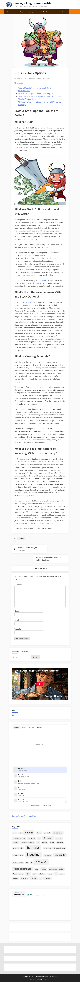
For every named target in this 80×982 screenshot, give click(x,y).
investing (33, 854)
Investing (19, 12)
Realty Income (18, 874)
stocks (15, 878)
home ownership (18, 848)
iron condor (60, 854)
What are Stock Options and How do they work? (36, 93)
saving (50, 874)
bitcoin (29, 832)
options (43, 280)
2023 (20, 833)
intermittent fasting (18, 855)
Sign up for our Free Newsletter (24, 816)
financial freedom (28, 843)
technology (24, 878)
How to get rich (48, 848)
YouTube (10, 12)
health (52, 842)
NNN (27, 862)
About (61, 12)
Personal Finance (22, 868)
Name (16, 611)
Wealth (47, 878)
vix (41, 878)
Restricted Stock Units (23, 302)
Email (16, 620)
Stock (62, 874)
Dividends (48, 838)
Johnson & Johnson (18, 862)
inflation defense (59, 848)
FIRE (38, 843)
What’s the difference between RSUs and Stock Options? (40, 96)
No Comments (44, 78)
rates (44, 869)
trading (34, 878)
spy (56, 874)
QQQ (36, 869)
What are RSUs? (24, 91)
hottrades (33, 847)
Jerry (33, 78)
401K (14, 833)
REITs (34, 874)
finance (15, 842)
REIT (28, 874)
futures (44, 843)
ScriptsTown (46, 979)
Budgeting (29, 12)
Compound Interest (19, 838)
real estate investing (56, 869)
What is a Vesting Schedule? (29, 99)
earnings (59, 838)
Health (53, 12)
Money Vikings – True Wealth (33, 3)
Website (17, 629)
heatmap (60, 843)
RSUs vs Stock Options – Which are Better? (34, 88)
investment (47, 855)
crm (39, 838)
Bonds (39, 833)
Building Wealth (42, 12)
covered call (31, 838)
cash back (47, 833)
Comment (19, 584)
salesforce (42, 874)
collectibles (57, 833)
